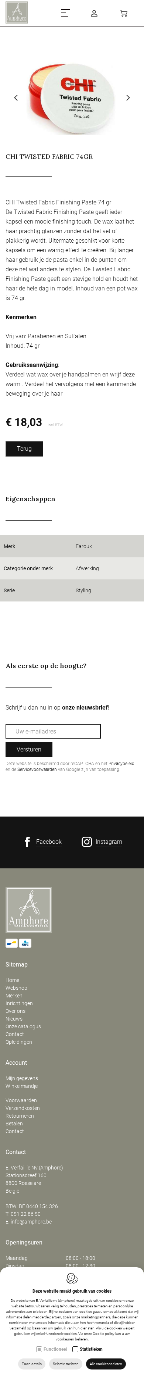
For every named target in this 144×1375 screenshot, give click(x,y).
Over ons (15, 1011)
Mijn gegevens (22, 1078)
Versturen (29, 749)
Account (16, 1062)
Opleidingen (19, 1042)
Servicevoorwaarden (37, 769)
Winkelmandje (22, 1086)
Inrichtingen (19, 1003)
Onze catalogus (23, 1026)
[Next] (128, 98)
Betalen (14, 1123)
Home (12, 980)
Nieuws (14, 1019)
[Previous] (16, 98)
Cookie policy (103, 1334)
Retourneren (20, 1116)
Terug (24, 448)
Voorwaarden (21, 1100)
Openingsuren (24, 1242)
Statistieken (91, 1349)
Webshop (16, 988)
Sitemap (17, 964)
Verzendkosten (23, 1108)
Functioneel (55, 1349)
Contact (15, 1034)
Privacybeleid (121, 763)
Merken (14, 996)
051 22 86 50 (26, 1214)
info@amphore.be (31, 1222)
